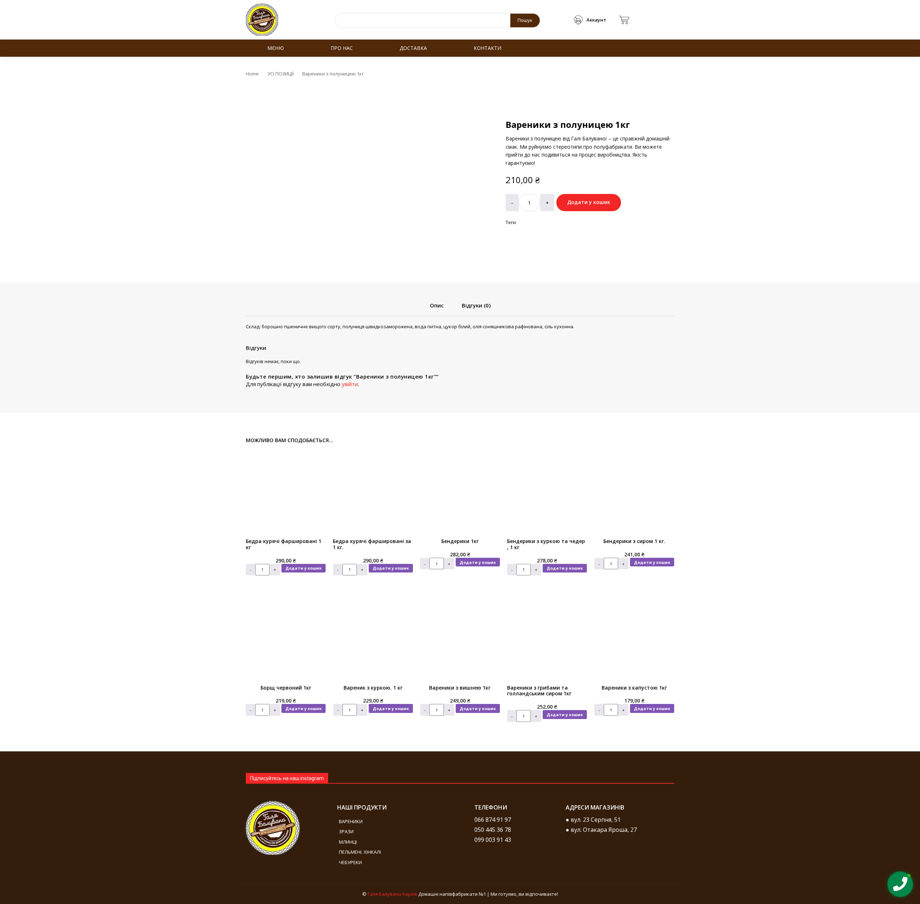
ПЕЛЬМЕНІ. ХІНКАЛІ (360, 852)
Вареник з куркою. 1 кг (373, 687)
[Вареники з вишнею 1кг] (460, 637)
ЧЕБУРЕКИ (350, 862)
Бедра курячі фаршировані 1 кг (283, 544)
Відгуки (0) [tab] (476, 305)
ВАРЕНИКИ (351, 821)
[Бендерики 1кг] (460, 491)
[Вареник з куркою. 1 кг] (373, 637)
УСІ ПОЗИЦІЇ (280, 73)
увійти (350, 384)
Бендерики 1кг (460, 541)
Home (252, 73)
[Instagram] (483, 855)
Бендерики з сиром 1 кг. (634, 541)
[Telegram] (505, 855)
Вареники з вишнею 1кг (460, 687)
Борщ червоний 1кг (286, 687)
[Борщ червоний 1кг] (286, 637)
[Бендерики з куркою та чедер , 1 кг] (547, 491)
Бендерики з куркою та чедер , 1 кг (546, 544)
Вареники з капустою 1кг (634, 687)
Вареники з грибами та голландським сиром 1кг (539, 690)
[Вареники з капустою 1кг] (634, 637)
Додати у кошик (303, 568)
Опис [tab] (437, 305)
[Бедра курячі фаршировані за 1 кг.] (373, 491)
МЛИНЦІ (348, 842)
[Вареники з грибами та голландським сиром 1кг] (547, 637)
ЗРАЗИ (346, 831)
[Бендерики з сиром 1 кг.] (634, 491)
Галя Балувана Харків (392, 894)
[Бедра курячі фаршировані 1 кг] (286, 491)
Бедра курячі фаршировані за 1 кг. (372, 544)
